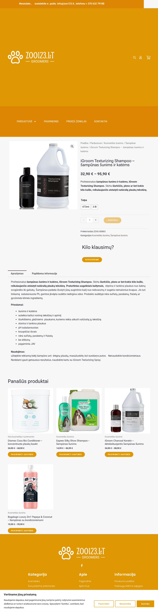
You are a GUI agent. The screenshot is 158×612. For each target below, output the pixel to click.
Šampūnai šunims (119, 235)
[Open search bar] (134, 57)
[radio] (85, 207)
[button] (72, 146)
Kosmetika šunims (113, 143)
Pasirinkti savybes (22, 454)
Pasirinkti (103, 604)
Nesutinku (125, 604)
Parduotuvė (24, 121)
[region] (79, 601)
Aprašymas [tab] (17, 273)
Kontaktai (100, 121)
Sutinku (145, 604)
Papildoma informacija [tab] (44, 273)
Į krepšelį (112, 220)
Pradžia (84, 143)
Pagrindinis (51, 121)
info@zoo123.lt (65, 3)
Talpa (84, 200)
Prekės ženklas (76, 121)
